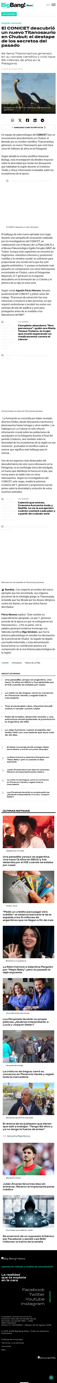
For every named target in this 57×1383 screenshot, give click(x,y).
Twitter (37, 1294)
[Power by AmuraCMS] (47, 1357)
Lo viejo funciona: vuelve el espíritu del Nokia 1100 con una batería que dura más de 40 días (29, 733)
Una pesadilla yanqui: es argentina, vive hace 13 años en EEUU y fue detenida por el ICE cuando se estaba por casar (29, 682)
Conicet (5, 662)
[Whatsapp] (12, 120)
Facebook (33, 1289)
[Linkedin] (35, 120)
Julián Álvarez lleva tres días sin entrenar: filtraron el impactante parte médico (28, 771)
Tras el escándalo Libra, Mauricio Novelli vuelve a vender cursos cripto (28, 707)
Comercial (6, 1346)
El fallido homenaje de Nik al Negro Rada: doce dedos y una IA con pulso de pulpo (28, 748)
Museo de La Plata (33, 662)
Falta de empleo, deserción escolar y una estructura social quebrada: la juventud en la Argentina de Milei (30, 719)
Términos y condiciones (12, 1343)
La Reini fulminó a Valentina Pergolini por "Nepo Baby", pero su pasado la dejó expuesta (28, 759)
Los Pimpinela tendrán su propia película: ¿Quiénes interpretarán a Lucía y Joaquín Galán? (28, 794)
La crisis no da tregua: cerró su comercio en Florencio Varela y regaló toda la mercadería (29, 696)
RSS (3, 1350)
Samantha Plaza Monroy (18, 1136)
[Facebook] (27, 120)
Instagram (33, 1303)
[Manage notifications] (51, 1377)
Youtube (35, 1299)
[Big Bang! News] (17, 5)
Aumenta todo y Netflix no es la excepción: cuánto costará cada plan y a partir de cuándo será (36, 508)
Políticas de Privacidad (12, 1339)
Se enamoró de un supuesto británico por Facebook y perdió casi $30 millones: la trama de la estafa (28, 1239)
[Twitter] (20, 120)
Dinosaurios (17, 662)
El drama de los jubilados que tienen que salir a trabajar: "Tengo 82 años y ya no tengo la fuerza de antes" (28, 1126)
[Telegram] (42, 120)
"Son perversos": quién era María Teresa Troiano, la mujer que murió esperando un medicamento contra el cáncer (36, 332)
